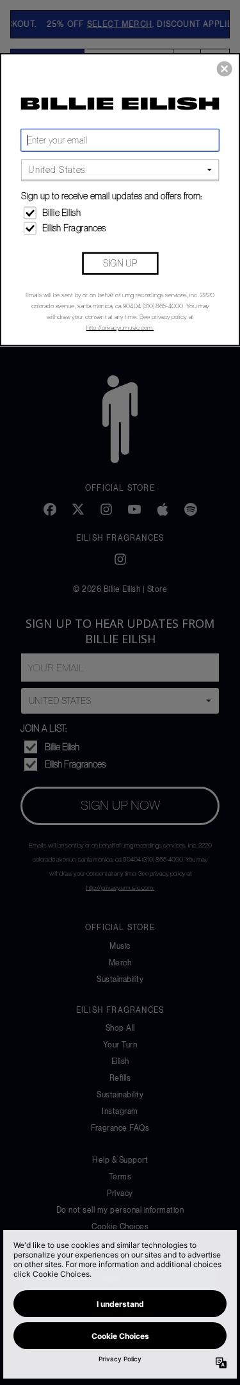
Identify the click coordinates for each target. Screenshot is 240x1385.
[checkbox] (121, 212)
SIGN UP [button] (120, 262)
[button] (224, 68)
